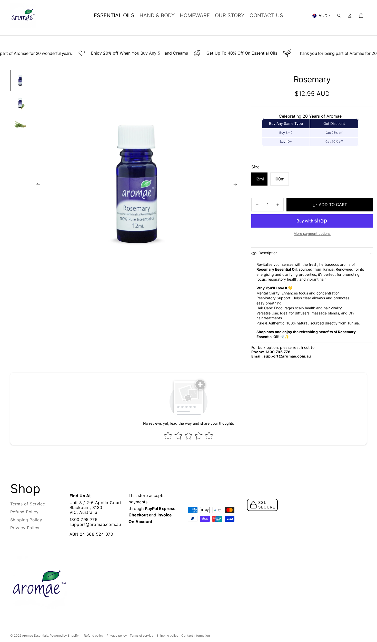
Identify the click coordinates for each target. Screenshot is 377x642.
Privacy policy (116, 635)
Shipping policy (167, 635)
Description (268, 253)
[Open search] (339, 15)
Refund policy (94, 635)
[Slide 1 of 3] (20, 80)
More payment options (312, 233)
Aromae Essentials (35, 635)
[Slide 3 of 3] (20, 124)
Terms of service (141, 635)
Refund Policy (24, 511)
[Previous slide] (36, 185)
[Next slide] (237, 185)
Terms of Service (27, 503)
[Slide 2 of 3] (20, 103)
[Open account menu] (349, 15)
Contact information (195, 635)
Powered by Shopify (64, 635)
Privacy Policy (24, 527)
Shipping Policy (26, 519)
